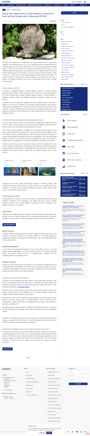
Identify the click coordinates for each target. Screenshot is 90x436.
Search (74, 12)
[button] (10, 5)
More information (9, 224)
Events (62, 20)
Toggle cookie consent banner (62, 426)
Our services (10, 5)
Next (56, 168)
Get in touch (7, 348)
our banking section (23, 287)
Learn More (42, 432)
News (61, 32)
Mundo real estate (21, 5)
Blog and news (47, 5)
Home (3, 5)
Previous (2, 168)
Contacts (72, 5)
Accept (49, 432)
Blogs (61, 39)
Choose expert (57, 5)
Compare (65, 5)
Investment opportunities (35, 5)
